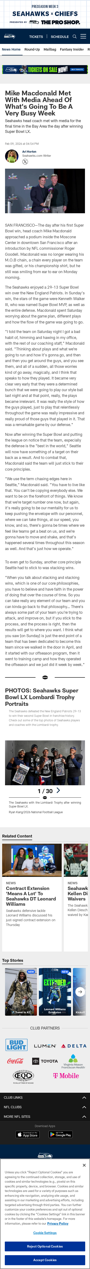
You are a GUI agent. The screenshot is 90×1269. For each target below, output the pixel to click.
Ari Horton (29, 151)
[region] (45, 1214)
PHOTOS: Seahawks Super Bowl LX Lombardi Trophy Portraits (41, 697)
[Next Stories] (80, 992)
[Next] (58, 790)
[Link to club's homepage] (9, 34)
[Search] (75, 36)
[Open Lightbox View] (45, 777)
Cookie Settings (45, 1233)
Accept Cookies (45, 1260)
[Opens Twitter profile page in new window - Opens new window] (25, 162)
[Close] (84, 1165)
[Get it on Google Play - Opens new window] (60, 1137)
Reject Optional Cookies (45, 1246)
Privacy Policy (57, 1223)
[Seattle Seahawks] (45, 1156)
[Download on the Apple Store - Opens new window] (27, 1135)
